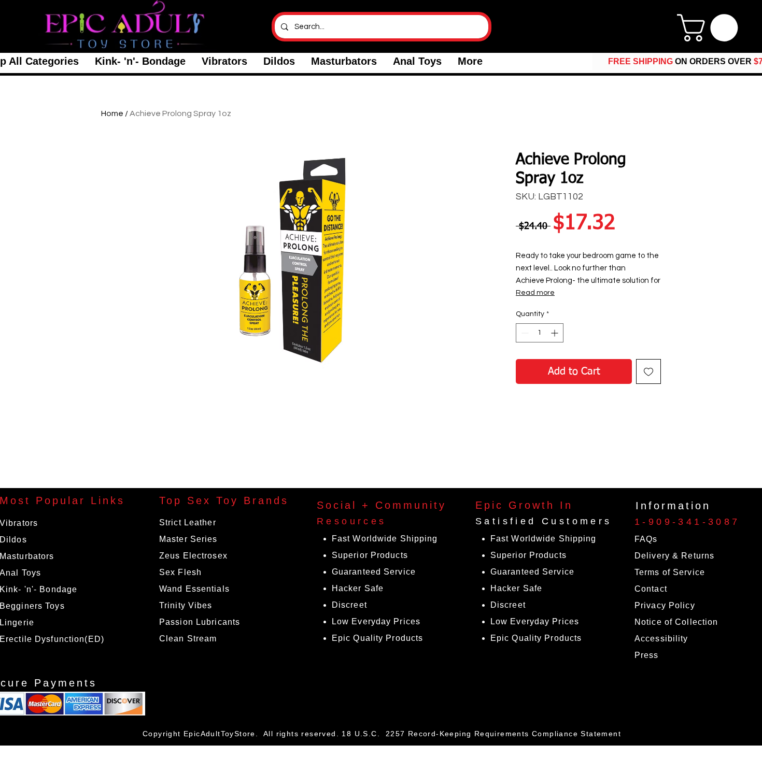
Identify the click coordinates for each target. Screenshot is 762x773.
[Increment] (555, 333)
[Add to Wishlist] (648, 371)
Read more (535, 292)
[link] (710, 27)
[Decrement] (523, 333)
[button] (140, 61)
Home (112, 113)
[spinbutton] (539, 333)
